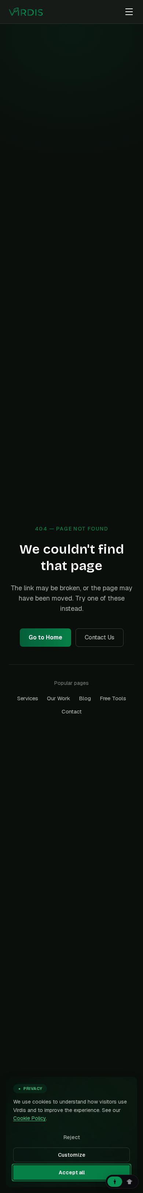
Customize (71, 1155)
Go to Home (45, 637)
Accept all (72, 1172)
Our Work (58, 698)
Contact (72, 711)
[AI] (129, 1182)
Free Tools (113, 698)
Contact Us (99, 637)
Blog (85, 698)
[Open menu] (129, 12)
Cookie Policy (29, 1118)
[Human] (114, 1182)
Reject (71, 1137)
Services (27, 698)
